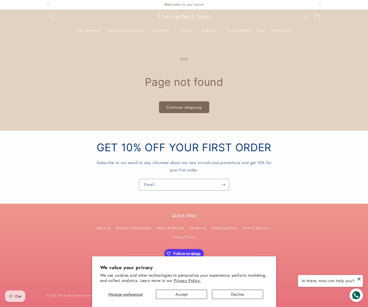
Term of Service (255, 228)
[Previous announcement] (48, 5)
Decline (237, 294)
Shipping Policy (224, 228)
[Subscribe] (223, 185)
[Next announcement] (319, 5)
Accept (181, 294)
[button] (51, 17)
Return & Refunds (171, 228)
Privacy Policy (183, 237)
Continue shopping (184, 107)
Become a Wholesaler (133, 228)
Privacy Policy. (187, 280)
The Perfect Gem (70, 295)
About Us (103, 228)
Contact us (198, 228)
